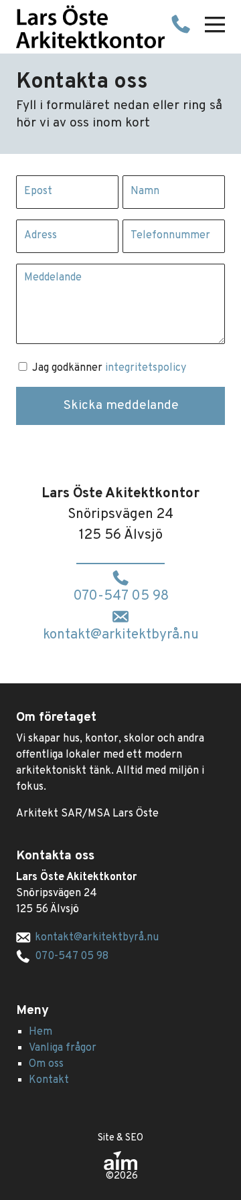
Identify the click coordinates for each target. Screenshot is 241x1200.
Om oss (46, 1064)
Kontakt (49, 1080)
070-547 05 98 (121, 596)
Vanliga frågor (62, 1048)
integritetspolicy (145, 368)
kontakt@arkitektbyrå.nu (121, 635)
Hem (40, 1032)
